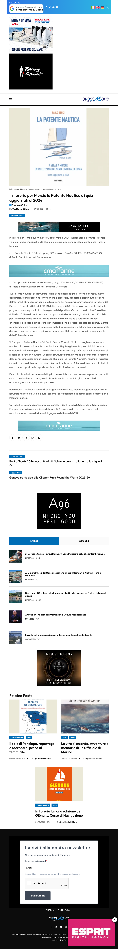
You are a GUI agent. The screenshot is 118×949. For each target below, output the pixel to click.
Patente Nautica (17, 216)
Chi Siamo (50, 910)
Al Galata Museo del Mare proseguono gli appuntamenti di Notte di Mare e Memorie (63, 574)
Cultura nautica (17, 737)
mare (73, 737)
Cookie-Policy (64, 910)
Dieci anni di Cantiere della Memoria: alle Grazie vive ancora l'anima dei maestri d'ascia (66, 594)
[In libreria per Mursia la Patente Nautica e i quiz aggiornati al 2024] (26, 437)
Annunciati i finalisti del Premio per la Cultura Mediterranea (55, 614)
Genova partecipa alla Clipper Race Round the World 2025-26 (49, 477)
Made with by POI (59, 940)
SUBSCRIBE (38, 895)
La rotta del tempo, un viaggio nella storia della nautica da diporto (58, 634)
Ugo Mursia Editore (20, 209)
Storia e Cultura (20, 205)
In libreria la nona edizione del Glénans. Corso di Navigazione (59, 813)
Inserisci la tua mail (35, 861)
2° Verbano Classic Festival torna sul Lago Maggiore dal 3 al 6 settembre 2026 (65, 553)
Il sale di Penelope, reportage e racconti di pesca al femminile (32, 747)
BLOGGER (84, 541)
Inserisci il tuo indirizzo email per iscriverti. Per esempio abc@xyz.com (52, 874)
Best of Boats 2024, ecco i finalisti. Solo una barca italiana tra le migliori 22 (55, 463)
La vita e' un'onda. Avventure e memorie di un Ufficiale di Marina (84, 747)
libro (29, 737)
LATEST (34, 541)
